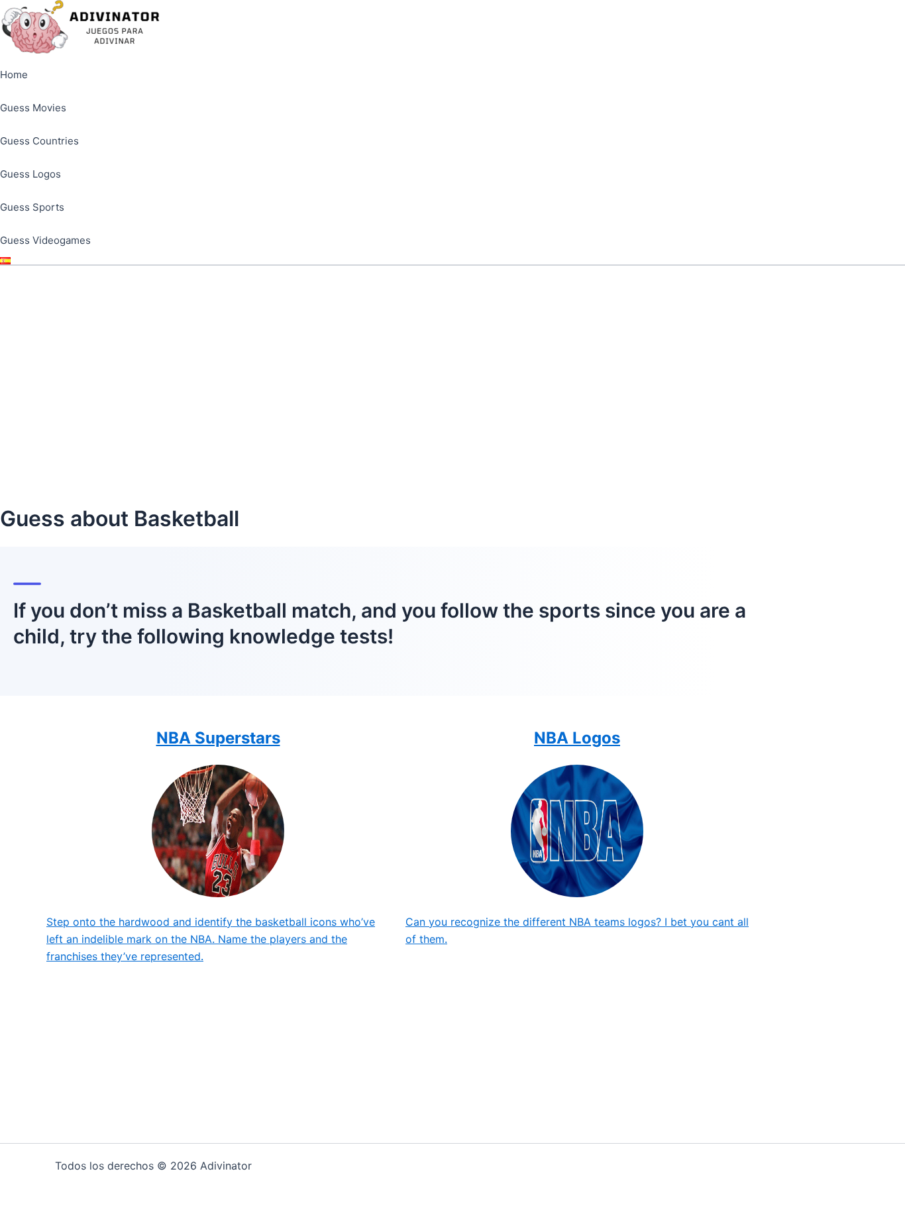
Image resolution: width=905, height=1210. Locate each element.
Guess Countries (39, 141)
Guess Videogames (45, 240)
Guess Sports (32, 207)
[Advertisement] (452, 365)
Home (14, 74)
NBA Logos (577, 737)
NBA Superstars (218, 737)
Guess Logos (30, 174)
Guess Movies (33, 107)
